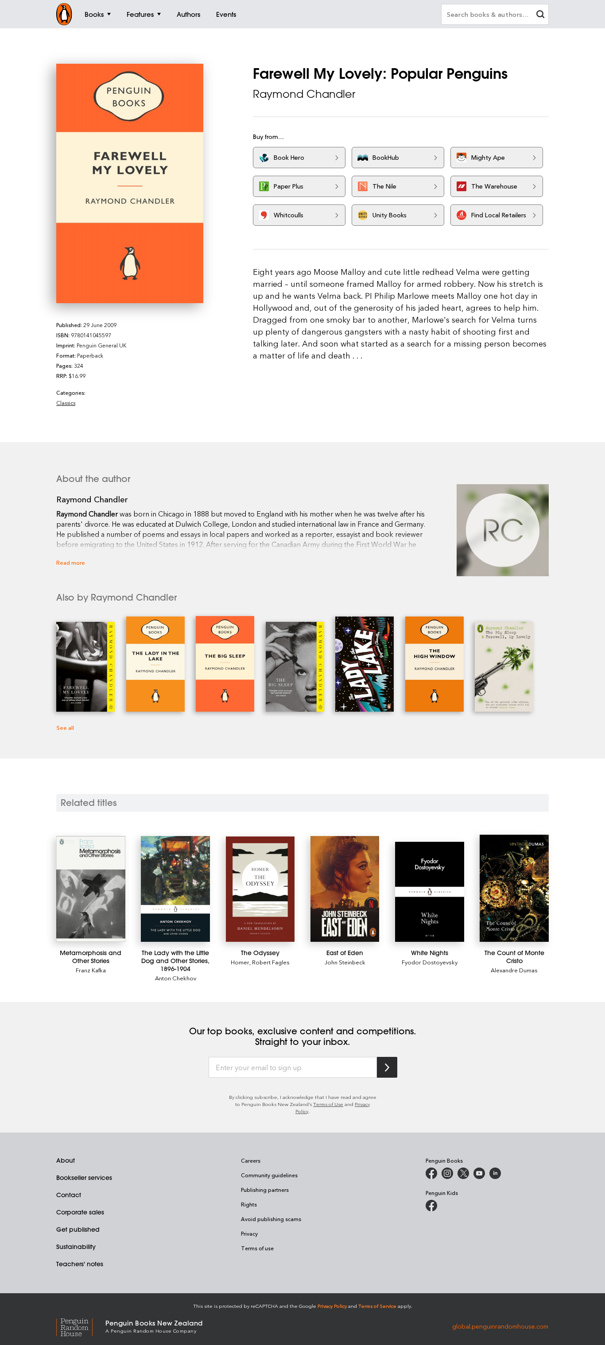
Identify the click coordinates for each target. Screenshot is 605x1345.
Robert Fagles (271, 962)
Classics (65, 403)
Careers (250, 1160)
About (65, 1160)
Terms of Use (328, 1104)
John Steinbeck (345, 962)
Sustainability (76, 1247)
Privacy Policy (332, 1306)
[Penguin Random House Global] (80, 1326)
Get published (78, 1229)
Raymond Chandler (304, 93)
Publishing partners (265, 1190)
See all (65, 727)
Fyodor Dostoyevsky (430, 962)
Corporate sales (80, 1212)
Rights (249, 1204)
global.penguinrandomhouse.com (500, 1325)
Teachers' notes (79, 1264)
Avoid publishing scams (271, 1219)
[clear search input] (540, 15)
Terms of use (257, 1248)
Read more (70, 562)
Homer (240, 962)
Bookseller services (84, 1178)
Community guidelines (269, 1175)
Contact (68, 1195)
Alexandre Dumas (514, 970)
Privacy (249, 1233)
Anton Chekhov (175, 978)
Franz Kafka (91, 970)
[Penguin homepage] (64, 14)
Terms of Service (377, 1306)
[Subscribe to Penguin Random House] (387, 1067)
